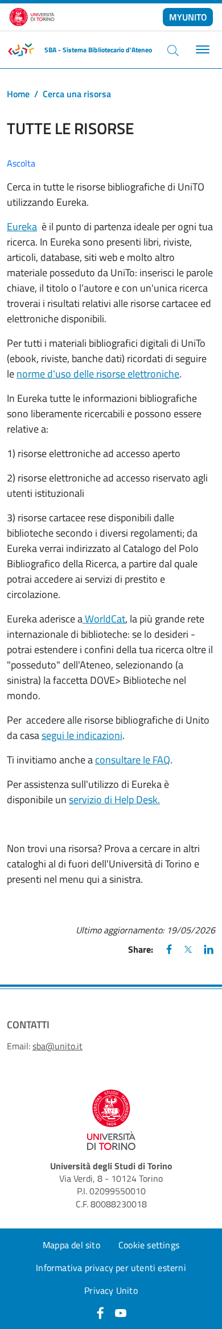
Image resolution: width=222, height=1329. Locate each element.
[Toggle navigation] (201, 50)
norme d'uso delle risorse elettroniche (98, 373)
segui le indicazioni (82, 735)
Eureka (22, 226)
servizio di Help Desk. (114, 799)
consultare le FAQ (132, 759)
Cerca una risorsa (77, 94)
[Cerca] (173, 50)
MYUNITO (188, 17)
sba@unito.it (57, 1046)
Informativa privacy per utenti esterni (111, 1267)
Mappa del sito (71, 1245)
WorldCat (104, 618)
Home (18, 94)
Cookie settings (148, 1245)
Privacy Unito (111, 1290)
